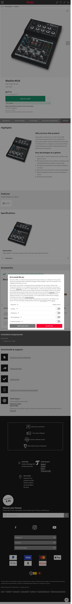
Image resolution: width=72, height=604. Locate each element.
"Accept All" (52, 292)
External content (15, 321)
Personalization (15, 317)
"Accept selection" (29, 297)
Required (13, 304)
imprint (53, 300)
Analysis (13, 309)
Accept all (49, 326)
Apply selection (22, 326)
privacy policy (43, 300)
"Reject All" (19, 288)
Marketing (14, 313)
